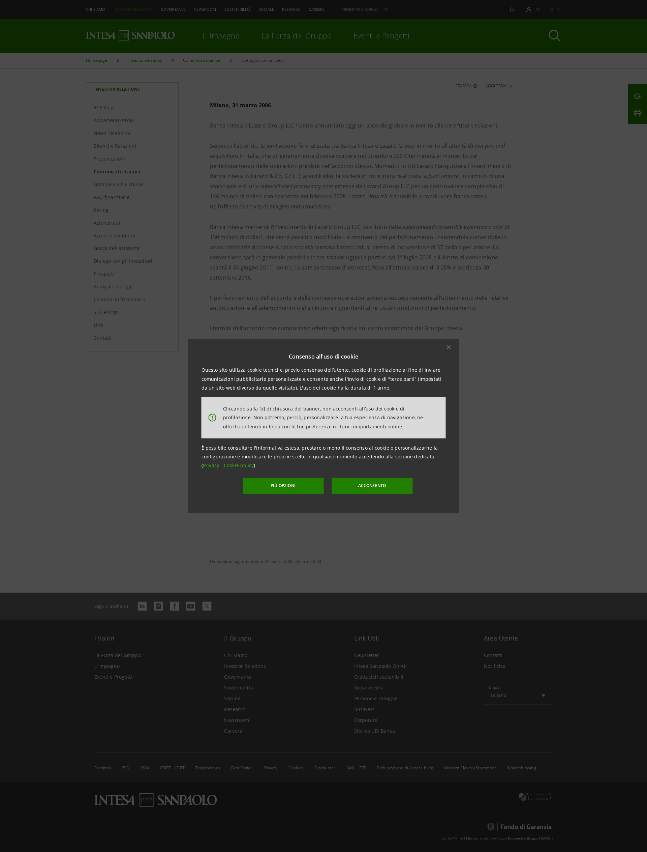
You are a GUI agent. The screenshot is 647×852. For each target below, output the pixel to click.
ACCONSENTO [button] (372, 485)
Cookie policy (239, 465)
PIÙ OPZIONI (283, 485)
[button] (449, 347)
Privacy (212, 465)
